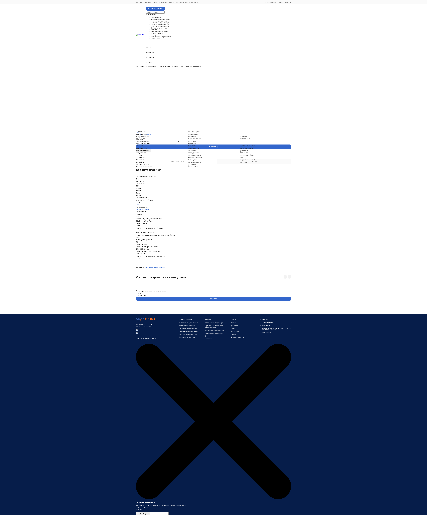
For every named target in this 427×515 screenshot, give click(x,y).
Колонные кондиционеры (170, 93)
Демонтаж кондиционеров (214, 330)
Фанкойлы (154, 97)
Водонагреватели (162, 111)
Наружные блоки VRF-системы (156, 128)
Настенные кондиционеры (146, 66)
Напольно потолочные (168, 95)
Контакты (194, 2)
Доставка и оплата (183, 2)
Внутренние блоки (152, 86)
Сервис (155, 2)
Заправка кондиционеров (214, 333)
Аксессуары (155, 114)
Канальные (192, 143)
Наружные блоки (151, 83)
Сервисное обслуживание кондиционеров (214, 326)
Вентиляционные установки (174, 116)
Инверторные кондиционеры (156, 74)
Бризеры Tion (150, 118)
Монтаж (139, 2)
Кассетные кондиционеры (191, 66)
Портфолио (163, 2)
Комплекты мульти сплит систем (157, 81)
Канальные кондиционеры (172, 90)
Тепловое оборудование (170, 107)
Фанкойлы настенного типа (155, 100)
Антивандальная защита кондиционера (151, 291)
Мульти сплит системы (169, 66)
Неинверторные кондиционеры (156, 76)
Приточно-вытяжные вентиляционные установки (163, 121)
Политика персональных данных (146, 338)
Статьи (171, 2)
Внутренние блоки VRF (153, 125)
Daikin (138, 205)
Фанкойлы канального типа (155, 104)
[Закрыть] (213, 499)
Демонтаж (147, 2)
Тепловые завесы (151, 109)
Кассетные (192, 141)
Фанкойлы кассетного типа (155, 102)
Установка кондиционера (214, 323)
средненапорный (142, 209)
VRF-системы (157, 123)
